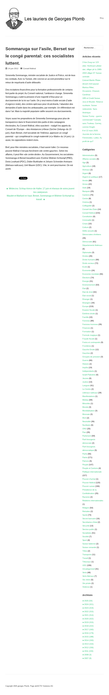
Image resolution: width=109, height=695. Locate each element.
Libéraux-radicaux (90, 393)
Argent (85, 173)
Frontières (86, 346)
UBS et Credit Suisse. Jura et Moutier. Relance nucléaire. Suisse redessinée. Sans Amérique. (92, 105)
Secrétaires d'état (89, 522)
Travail (85, 558)
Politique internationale (92, 472)
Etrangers (86, 303)
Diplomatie (86, 252)
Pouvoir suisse (88, 486)
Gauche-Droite (88, 349)
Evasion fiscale (88, 310)
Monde (85, 407)
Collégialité (87, 206)
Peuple (85, 465)
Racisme (86, 497)
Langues (86, 385)
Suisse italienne (89, 544)
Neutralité (86, 421)
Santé (84, 515)
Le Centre (86, 389)
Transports (86, 554)
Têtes (84, 551)
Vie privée (86, 583)
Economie (86, 270)
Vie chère (86, 580)
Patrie (84, 457)
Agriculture (86, 166)
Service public (88, 529)
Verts (84, 572)
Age (84, 162)
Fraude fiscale (88, 339)
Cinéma (85, 202)
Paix (84, 432)
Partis (84, 454)
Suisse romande (89, 547)
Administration (88, 155)
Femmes (86, 321)
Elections (86, 278)
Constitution (87, 216)
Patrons (85, 461)
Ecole (84, 267)
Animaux (86, 170)
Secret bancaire (89, 518)
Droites (85, 256)
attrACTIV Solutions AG (44, 686)
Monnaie (86, 414)
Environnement (88, 285)
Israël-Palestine (88, 375)
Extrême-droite (88, 313)
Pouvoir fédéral (88, 482)
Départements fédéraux (92, 245)
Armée (85, 180)
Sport (84, 540)
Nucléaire (86, 425)
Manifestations (88, 396)
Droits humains (88, 260)
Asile (84, 188)
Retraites (86, 511)
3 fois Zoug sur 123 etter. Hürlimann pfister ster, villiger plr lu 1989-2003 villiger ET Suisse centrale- (92, 69)
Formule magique (89, 335)
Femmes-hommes (90, 324)
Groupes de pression (91, 357)
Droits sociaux (88, 263)
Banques (86, 191)
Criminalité (86, 220)
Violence (86, 587)
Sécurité (85, 526)
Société (85, 536)
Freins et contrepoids (91, 342)
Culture (85, 227)
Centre (85, 198)
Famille (85, 317)
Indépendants (88, 371)
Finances (86, 328)
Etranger (86, 299)
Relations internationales (92, 500)
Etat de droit (87, 292)
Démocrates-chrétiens (91, 234)
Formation (86, 331)
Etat (84, 288)
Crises (85, 224)
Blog (102, 18)
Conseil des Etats (89, 209)
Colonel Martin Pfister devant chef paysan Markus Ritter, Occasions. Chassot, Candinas (91, 87)
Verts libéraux (88, 576)
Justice (85, 382)
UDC (84, 565)
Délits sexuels (88, 231)
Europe (85, 306)
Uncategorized (88, 569)
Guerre (85, 360)
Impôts (85, 367)
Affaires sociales (89, 159)
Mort (84, 418)
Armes (85, 184)
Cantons (85, 195)
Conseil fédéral (29, 68)
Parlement (86, 436)
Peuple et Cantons (90, 468)
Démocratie (87, 242)
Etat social (86, 295)
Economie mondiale (90, 274)
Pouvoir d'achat (88, 479)
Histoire (85, 364)
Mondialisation (88, 411)
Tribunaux (86, 562)
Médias (85, 400)
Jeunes (85, 378)
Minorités (86, 403)
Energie (85, 281)
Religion (85, 508)
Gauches (86, 353)
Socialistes (86, 533)
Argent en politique (90, 177)
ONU (84, 429)
